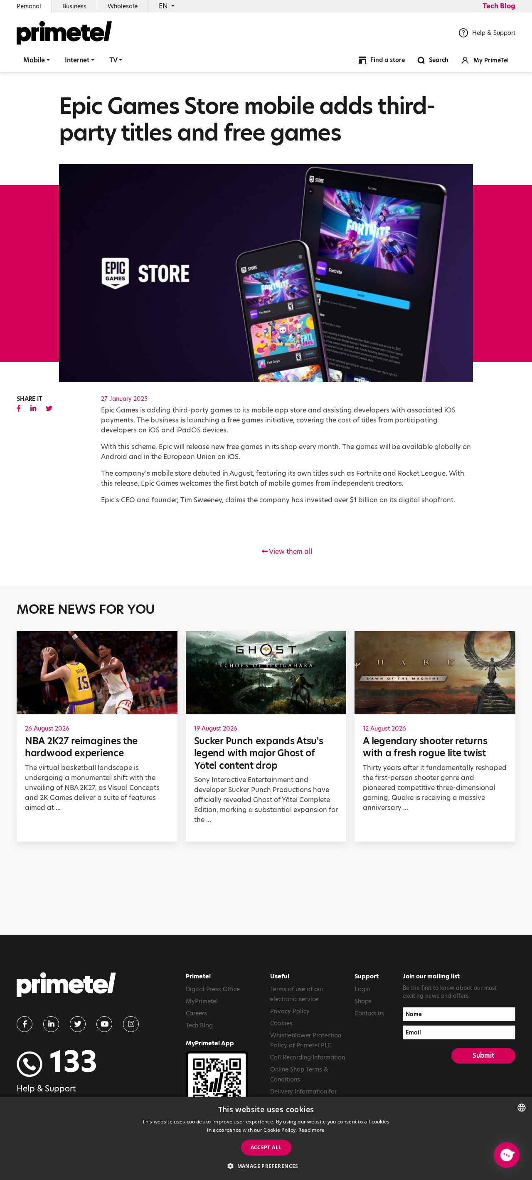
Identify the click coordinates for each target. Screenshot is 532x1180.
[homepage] (66, 987)
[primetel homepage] (64, 33)
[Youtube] (104, 1024)
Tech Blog (499, 6)
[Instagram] (131, 1024)
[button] (266, 1166)
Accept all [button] (266, 1147)
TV (113, 60)
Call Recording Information (307, 1057)
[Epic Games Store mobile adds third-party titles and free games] (19, 409)
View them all (290, 551)
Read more (311, 1129)
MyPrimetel (202, 1001)
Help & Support (493, 33)
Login (362, 989)
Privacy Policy (290, 1011)
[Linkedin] (51, 1024)
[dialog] (266, 1138)
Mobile (34, 60)
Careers (196, 1013)
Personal (29, 6)
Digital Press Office (213, 989)
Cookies (281, 1023)
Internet (77, 60)
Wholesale (123, 6)
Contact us (369, 1013)
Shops (363, 1001)
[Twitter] (78, 1024)
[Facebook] (24, 1024)
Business (74, 6)
